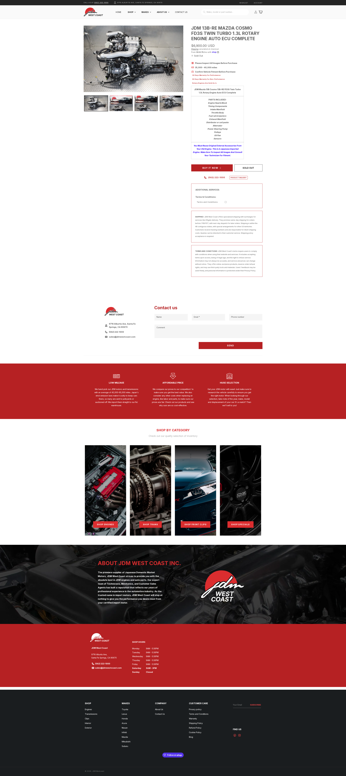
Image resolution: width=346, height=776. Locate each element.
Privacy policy (195, 709)
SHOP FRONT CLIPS (195, 524)
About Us (159, 709)
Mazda (125, 737)
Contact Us (160, 714)
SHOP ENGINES (105, 524)
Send (230, 345)
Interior (88, 723)
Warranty (193, 718)
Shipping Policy (196, 723)
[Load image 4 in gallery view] (171, 103)
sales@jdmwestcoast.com (108, 668)
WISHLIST (243, 3)
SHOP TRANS (150, 524)
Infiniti (124, 732)
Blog (191, 737)
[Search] (204, 12)
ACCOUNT (258, 3)
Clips (87, 718)
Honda (125, 718)
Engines (88, 709)
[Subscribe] (255, 705)
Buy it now (210, 168)
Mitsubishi (126, 741)
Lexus (124, 714)
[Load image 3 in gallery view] (146, 103)
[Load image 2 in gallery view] (121, 103)
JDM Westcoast (98, 771)
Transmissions (91, 714)
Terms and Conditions (207, 202)
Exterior (88, 728)
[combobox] (225, 12)
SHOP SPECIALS (240, 524)
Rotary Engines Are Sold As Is (204, 83)
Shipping (194, 49)
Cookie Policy (195, 732)
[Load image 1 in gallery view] (96, 103)
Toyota (125, 709)
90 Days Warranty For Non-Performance (208, 79)
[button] (131, 12)
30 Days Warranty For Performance (206, 75)
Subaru (125, 746)
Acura (124, 723)
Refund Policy (195, 728)
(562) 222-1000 (101, 3)
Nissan (125, 728)
